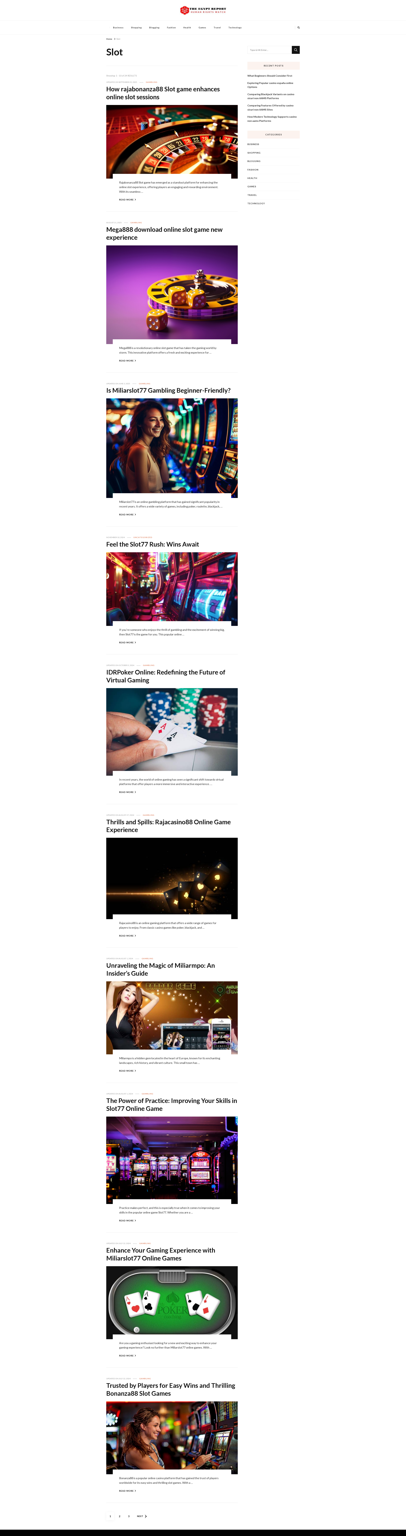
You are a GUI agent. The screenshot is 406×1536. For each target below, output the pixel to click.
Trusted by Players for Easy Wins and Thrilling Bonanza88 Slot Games (170, 1389)
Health (187, 27)
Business (118, 27)
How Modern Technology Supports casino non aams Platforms (272, 118)
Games (202, 27)
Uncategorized (142, 537)
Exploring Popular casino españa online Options (270, 85)
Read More (126, 199)
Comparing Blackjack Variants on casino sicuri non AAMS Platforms (270, 96)
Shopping (136, 27)
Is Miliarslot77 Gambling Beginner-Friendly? (168, 390)
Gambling (151, 82)
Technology (235, 27)
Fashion (171, 27)
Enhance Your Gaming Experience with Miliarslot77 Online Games (160, 1254)
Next (140, 1516)
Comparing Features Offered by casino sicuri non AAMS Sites (270, 107)
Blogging (154, 27)
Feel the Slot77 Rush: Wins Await (152, 544)
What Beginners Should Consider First (269, 75)
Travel (217, 27)
